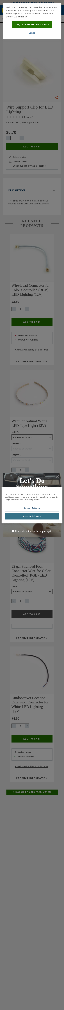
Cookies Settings (32, 508)
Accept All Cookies (32, 516)
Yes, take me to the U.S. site (32, 24)
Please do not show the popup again (33, 531)
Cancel (32, 32)
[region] (32, 505)
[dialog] (32, 21)
